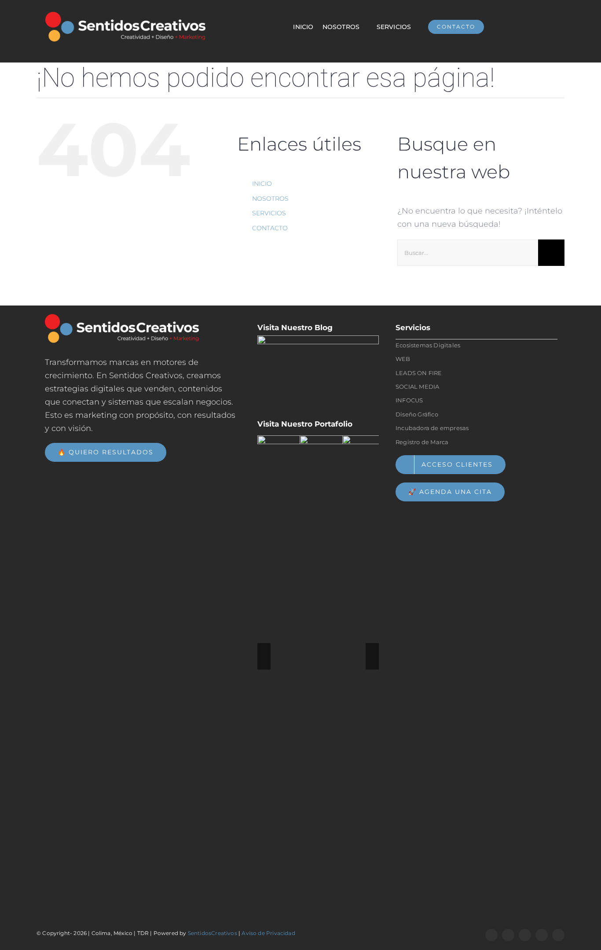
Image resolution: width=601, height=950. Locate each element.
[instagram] (525, 935)
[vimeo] (541, 935)
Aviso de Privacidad (268, 933)
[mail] (558, 935)
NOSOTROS (270, 199)
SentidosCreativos (212, 933)
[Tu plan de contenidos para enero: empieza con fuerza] (318, 373)
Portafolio (333, 424)
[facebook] (491, 935)
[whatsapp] (508, 935)
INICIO (262, 184)
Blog (324, 327)
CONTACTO (270, 228)
